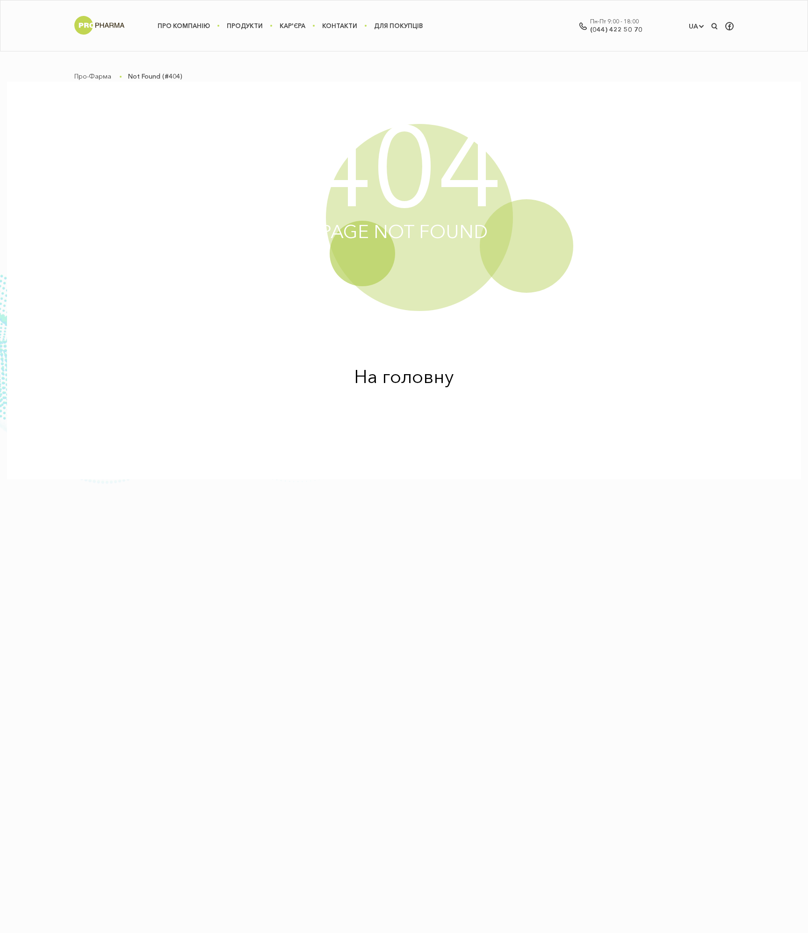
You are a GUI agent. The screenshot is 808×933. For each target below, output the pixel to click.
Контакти (339, 25)
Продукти (245, 25)
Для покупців (398, 25)
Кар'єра (292, 25)
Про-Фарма (92, 76)
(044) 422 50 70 (616, 29)
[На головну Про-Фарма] (99, 34)
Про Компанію (184, 25)
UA (693, 26)
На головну (404, 376)
